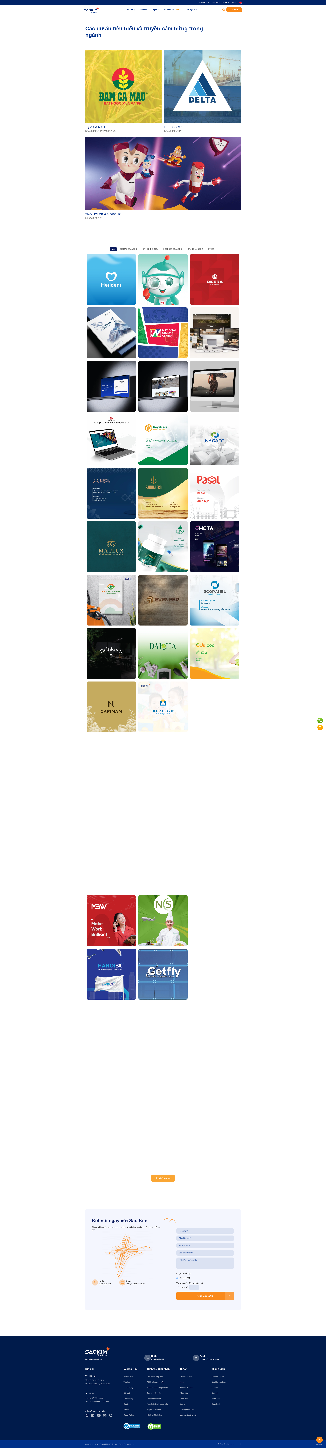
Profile (126, 1409)
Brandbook (216, 1404)
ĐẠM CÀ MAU (95, 127)
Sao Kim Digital (218, 1377)
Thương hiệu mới (154, 1398)
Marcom (143, 10)
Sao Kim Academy (219, 1382)
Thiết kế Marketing (154, 1415)
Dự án (179, 10)
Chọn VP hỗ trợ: (183, 1274)
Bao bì (182, 1404)
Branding (131, 10)
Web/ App (184, 1398)
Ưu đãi (234, 2)
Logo (182, 1382)
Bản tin (126, 1404)
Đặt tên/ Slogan (186, 1388)
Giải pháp (167, 10)
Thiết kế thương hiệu (155, 1382)
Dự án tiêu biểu (186, 1377)
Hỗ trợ (224, 2)
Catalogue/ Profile (187, 1409)
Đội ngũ (127, 1393)
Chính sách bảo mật (226, 1444)
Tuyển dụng (216, 2)
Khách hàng (128, 1398)
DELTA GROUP (175, 127)
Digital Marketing (154, 1409)
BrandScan (216, 1398)
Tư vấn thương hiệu (155, 1377)
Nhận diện (184, 1393)
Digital (155, 10)
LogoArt (215, 1388)
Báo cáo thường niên (188, 1415)
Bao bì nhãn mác (154, 1393)
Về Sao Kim (203, 2)
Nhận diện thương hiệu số (157, 1388)
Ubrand (215, 1393)
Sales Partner (129, 1415)
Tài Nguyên (192, 10)
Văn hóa (127, 1382)
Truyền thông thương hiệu (157, 1404)
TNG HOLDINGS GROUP (103, 214)
